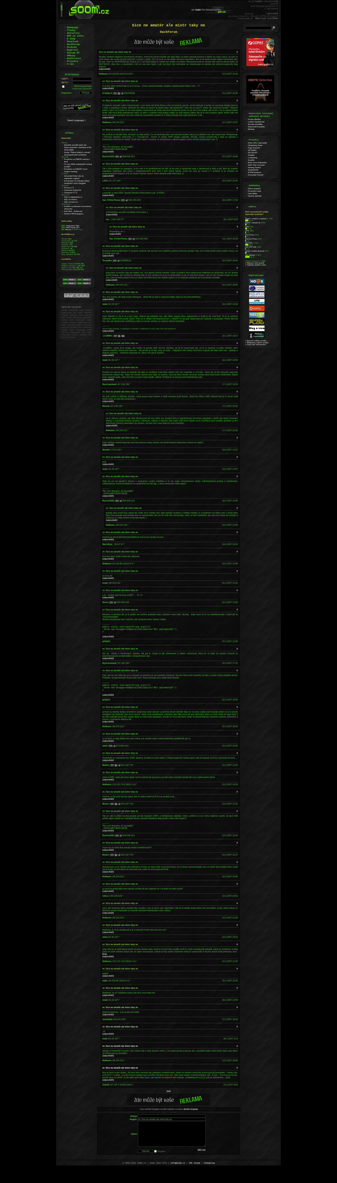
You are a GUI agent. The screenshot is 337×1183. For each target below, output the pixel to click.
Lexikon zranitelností (256, 122)
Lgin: (65, 78)
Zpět (168, 1091)
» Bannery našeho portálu (255, 341)
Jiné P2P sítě (250, 247)
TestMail (251, 155)
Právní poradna (254, 189)
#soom (68, 229)
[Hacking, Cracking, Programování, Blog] (257, 337)
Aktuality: (65, 157)
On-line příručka (254, 119)
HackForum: (66, 204)
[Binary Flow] (257, 324)
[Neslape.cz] (257, 297)
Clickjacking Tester (255, 145)
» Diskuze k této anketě (254, 263)
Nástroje (251, 129)
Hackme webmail (254, 196)
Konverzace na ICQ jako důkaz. (77, 181)
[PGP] (123, 336)
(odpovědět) (104, 69)
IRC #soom (194, 1163)
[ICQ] (122, 93)
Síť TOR (248, 243)
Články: (64, 143)
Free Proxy (249, 235)
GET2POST (252, 153)
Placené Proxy (251, 239)
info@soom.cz (177, 1163)
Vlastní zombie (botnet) (254, 251)
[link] (104, 954)
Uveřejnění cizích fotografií (75, 183)
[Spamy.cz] (257, 310)
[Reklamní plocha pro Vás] (168, 1104)
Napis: (133, 1119)
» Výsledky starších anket (255, 265)
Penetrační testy (254, 191)
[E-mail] (115, 93)
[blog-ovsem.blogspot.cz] (257, 330)
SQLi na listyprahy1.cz (73, 197)
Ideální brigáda (191, 1109)
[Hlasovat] (246, 221)
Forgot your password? (82, 89)
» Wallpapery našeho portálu (257, 343)
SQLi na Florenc (70, 199)
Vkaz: (134, 1134)
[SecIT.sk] (257, 317)
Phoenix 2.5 (69, 188)
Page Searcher (254, 148)
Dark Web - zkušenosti (73, 211)
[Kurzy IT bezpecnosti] (260, 66)
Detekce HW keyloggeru (74, 214)
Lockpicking (252, 158)
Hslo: (65, 82)
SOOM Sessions (254, 172)
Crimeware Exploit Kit (72, 190)
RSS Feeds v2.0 (73, 228)
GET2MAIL (252, 150)
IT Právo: (65, 174)
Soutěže (251, 160)
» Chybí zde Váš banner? (255, 344)
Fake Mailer (252, 193)
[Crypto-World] (257, 290)
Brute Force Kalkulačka (257, 162)
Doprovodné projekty (256, 127)
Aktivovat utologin (83, 86)
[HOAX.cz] (257, 284)
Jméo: (133, 1116)
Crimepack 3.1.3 (70, 193)
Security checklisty (255, 124)
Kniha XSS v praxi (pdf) (257, 143)
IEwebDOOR (253, 170)
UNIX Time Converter (256, 165)
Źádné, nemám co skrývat (255, 219)
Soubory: (65, 185)
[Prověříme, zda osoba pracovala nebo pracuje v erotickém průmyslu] (260, 102)
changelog (209, 1163)
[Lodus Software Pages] (257, 304)
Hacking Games (254, 167)
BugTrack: (65, 195)
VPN (247, 227)
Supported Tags (72, 226)
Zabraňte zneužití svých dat (75, 145)
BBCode (202, 1150)
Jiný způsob (250, 255)
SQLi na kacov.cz (71, 202)
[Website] (119, 93)
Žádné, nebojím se (252, 223)
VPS (247, 231)
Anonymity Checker (255, 175)
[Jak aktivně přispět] (77, 109)
